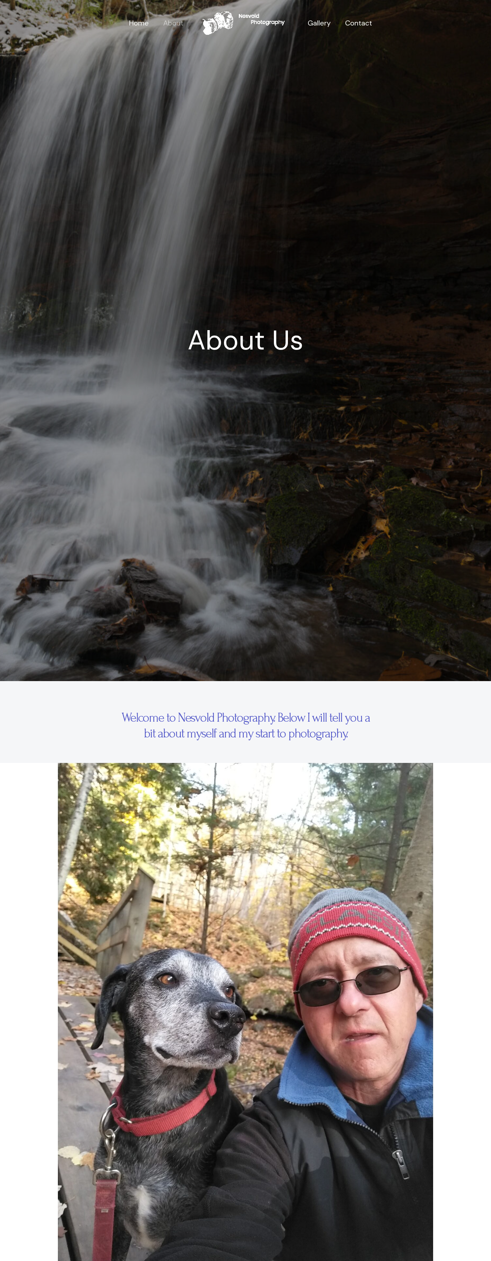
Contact (358, 23)
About (173, 23)
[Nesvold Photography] (243, 22)
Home (139, 23)
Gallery (319, 23)
